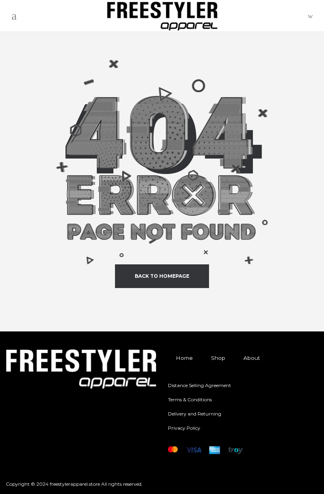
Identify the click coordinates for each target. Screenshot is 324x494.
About (251, 358)
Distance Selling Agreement (199, 385)
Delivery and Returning (194, 414)
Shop (218, 358)
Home (184, 358)
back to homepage (162, 276)
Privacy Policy (184, 428)
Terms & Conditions (190, 399)
